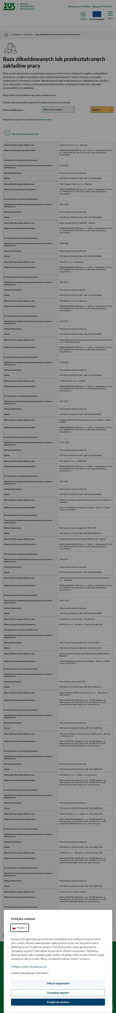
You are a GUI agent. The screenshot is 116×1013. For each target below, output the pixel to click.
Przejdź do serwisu (58, 1002)
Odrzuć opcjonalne (58, 983)
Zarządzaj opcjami (58, 992)
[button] (19, 927)
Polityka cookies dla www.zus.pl (28, 966)
